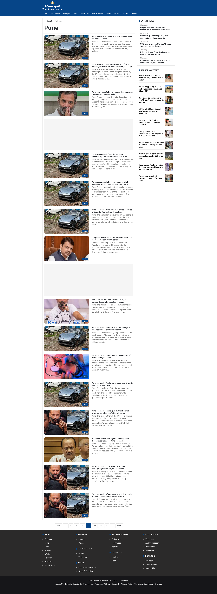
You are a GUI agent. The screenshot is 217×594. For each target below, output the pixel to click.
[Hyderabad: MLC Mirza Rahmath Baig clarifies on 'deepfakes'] (169, 122)
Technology (83, 557)
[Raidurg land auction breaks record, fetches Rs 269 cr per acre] (169, 156)
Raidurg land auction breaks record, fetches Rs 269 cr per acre (151, 156)
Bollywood (116, 539)
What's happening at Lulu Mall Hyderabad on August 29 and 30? (150, 89)
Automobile (150, 568)
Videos (134, 14)
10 (77, 525)
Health (115, 557)
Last (119, 525)
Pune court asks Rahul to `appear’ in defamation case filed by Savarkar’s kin (112, 93)
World (47, 554)
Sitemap (158, 584)
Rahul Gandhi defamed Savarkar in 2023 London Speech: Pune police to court (109, 301)
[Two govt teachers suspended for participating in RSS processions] (169, 134)
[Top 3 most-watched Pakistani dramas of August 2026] (169, 178)
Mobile (81, 553)
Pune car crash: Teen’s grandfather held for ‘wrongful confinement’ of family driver (110, 412)
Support (115, 584)
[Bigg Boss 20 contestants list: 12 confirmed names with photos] (169, 100)
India (75, 14)
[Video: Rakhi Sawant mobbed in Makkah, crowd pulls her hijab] (169, 145)
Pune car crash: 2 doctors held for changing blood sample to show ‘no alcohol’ (111, 328)
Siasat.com (51, 21)
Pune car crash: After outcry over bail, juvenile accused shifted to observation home (112, 495)
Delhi (47, 546)
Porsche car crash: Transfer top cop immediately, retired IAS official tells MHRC (110, 155)
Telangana (67, 14)
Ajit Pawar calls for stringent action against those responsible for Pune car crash (110, 439)
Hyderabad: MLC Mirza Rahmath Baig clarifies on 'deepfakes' (149, 122)
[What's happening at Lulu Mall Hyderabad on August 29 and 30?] (169, 89)
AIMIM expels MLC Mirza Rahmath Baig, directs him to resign (151, 77)
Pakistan (48, 558)
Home (46, 14)
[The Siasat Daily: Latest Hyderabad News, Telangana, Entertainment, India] (52, 5)
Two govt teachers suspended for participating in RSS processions (151, 133)
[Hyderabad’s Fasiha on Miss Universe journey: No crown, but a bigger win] (169, 167)
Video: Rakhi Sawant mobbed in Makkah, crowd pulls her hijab (151, 144)
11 (82, 525)
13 (95, 525)
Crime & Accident (85, 571)
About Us (59, 584)
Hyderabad (55, 14)
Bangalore (149, 550)
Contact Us (88, 584)
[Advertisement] (88, 134)
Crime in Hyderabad (87, 567)
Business (117, 14)
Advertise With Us (102, 584)
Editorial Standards (73, 584)
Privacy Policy (127, 584)
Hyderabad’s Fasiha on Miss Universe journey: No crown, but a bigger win (151, 167)
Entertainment (97, 14)
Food (114, 561)
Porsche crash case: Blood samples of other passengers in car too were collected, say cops (112, 65)
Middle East (85, 14)
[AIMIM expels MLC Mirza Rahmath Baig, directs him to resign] (169, 78)
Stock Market (151, 564)
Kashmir (48, 561)
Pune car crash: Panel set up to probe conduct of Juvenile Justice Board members (112, 211)
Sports (108, 14)
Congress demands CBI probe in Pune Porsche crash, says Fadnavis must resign (112, 238)
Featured (48, 539)
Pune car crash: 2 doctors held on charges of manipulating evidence (111, 356)
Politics (48, 550)
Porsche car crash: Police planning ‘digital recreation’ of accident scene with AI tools (110, 183)
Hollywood (116, 543)
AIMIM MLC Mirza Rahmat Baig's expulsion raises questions (150, 111)
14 (101, 525)
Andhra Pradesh (152, 543)
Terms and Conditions (143, 584)
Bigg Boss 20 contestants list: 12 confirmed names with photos (151, 100)
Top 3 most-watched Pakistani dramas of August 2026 (151, 178)
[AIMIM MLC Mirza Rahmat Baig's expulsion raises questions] (169, 111)
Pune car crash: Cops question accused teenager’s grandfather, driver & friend (109, 467)
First (58, 525)
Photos (126, 14)
